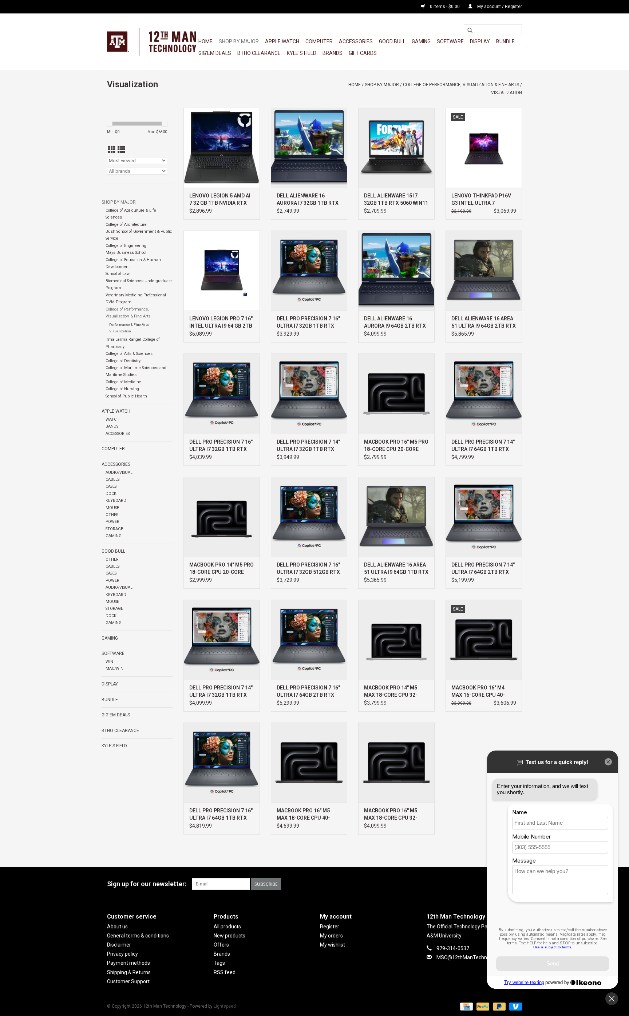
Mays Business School (126, 252)
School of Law (118, 273)
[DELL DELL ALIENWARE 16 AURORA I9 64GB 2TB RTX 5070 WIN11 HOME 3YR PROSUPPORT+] (396, 271)
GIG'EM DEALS (214, 53)
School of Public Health (126, 396)
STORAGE (114, 529)
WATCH (112, 419)
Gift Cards (363, 53)
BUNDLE (505, 41)
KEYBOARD (116, 500)
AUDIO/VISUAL (119, 472)
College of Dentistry (123, 361)
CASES (111, 486)
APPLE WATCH (282, 41)
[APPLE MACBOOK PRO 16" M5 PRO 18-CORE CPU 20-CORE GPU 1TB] (396, 393)
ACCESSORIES (356, 41)
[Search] (470, 30)
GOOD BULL (392, 41)
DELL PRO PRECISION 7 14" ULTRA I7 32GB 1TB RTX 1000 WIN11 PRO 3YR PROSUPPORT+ (308, 446)
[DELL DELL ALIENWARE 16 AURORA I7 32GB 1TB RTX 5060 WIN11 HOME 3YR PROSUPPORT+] (309, 148)
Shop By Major (239, 41)
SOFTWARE (450, 41)
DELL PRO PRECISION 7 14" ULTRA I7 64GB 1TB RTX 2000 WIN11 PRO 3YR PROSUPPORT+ (483, 446)
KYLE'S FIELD (301, 53)
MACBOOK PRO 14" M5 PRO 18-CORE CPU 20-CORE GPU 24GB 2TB (221, 569)
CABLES (112, 479)
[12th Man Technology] (151, 42)
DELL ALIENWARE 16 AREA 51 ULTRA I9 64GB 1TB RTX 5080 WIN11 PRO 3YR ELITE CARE (396, 569)
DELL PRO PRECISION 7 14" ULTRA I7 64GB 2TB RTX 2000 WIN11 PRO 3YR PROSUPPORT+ (483, 569)
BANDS (112, 426)
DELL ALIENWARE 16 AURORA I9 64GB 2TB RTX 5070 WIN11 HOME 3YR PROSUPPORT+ (395, 322)
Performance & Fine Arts (129, 325)
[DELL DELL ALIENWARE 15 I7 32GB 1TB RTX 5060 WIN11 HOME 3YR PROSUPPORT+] (396, 148)
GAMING (421, 41)
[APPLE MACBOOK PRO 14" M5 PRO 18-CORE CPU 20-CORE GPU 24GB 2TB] (221, 517)
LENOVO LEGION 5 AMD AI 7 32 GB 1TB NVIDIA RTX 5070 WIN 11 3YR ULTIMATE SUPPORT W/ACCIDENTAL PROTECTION (219, 200)
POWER (112, 521)
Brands (333, 53)
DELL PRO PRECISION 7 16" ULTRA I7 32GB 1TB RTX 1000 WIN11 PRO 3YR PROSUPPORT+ (308, 322)
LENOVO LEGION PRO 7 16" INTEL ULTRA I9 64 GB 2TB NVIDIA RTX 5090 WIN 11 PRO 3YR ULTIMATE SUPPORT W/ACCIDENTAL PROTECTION (221, 322)
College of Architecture (126, 224)
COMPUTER (319, 41)
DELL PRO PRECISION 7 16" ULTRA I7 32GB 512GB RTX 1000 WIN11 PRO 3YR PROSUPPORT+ (308, 569)
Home (205, 41)
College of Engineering (126, 245)
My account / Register (499, 6)
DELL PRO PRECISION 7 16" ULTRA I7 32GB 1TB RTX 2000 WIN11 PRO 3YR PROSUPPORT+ (221, 446)
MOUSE (112, 507)
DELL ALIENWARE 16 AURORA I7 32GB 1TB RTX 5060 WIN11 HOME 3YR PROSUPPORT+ (308, 200)
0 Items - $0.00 (445, 6)
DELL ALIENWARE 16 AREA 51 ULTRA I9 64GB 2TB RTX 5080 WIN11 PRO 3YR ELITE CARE (483, 322)
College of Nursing (122, 389)
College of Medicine (123, 382)
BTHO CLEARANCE (259, 53)
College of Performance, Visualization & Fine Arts (461, 84)
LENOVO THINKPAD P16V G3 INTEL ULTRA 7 (481, 199)
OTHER (112, 514)
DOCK (111, 493)
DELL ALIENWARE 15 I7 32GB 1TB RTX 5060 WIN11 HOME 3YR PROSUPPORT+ (396, 200)
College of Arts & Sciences (129, 353)
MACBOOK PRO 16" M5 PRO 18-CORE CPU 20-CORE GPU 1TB (396, 446)
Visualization (506, 92)
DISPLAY (480, 41)
